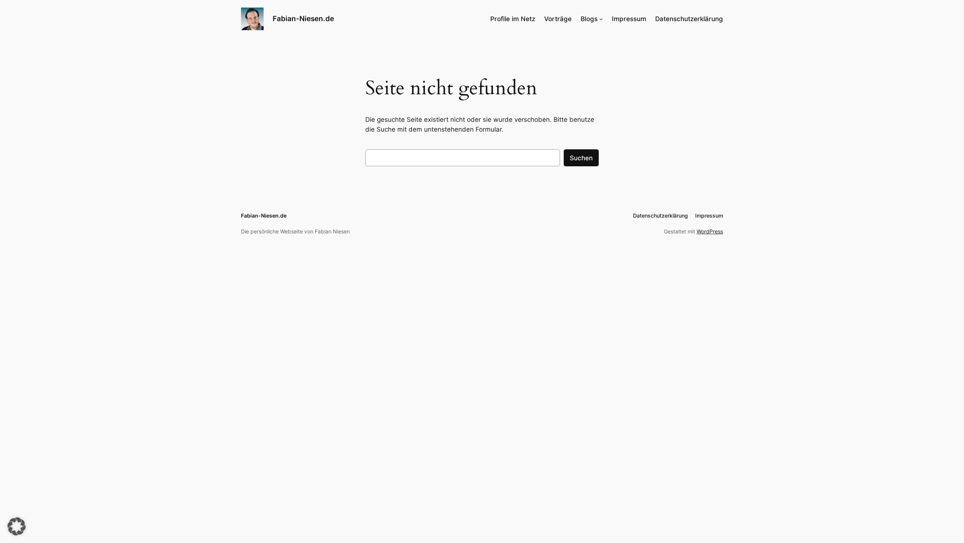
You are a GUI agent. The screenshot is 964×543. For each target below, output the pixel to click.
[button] (16, 526)
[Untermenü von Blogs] (601, 19)
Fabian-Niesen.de (303, 18)
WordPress (710, 231)
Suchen (581, 158)
